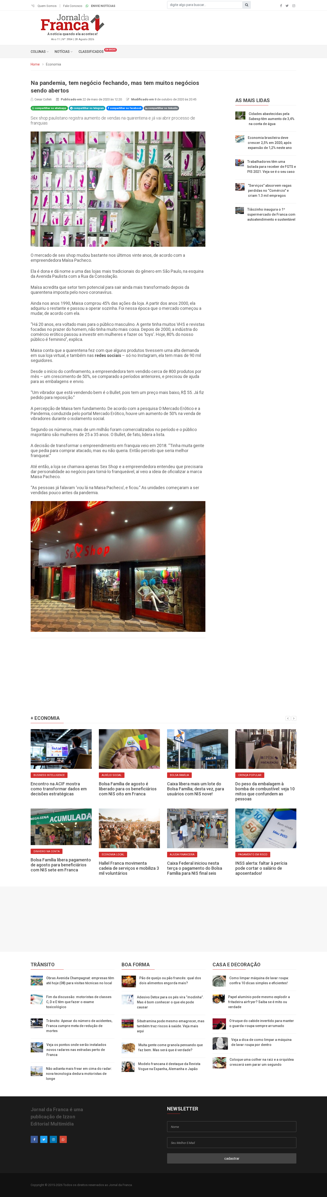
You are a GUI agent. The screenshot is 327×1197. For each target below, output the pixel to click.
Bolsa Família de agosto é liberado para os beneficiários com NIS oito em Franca (128, 788)
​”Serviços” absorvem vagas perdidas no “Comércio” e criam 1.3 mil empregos (270, 190)
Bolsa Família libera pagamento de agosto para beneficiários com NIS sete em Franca (61, 864)
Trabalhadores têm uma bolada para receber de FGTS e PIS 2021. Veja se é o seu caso (271, 167)
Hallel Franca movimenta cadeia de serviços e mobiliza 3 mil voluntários (129, 868)
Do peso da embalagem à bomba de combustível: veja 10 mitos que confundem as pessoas (265, 791)
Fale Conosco (72, 6)
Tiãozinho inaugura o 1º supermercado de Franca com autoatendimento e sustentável (271, 214)
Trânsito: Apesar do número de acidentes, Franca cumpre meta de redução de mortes (79, 1026)
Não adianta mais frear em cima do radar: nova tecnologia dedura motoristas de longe (79, 1074)
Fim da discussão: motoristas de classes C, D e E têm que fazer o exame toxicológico (79, 1002)
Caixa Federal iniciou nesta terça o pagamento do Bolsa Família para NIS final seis (194, 868)
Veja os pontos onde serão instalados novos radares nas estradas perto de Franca (76, 1050)
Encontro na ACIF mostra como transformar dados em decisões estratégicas (59, 788)
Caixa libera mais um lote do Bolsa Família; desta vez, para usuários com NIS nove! (195, 788)
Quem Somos (47, 6)
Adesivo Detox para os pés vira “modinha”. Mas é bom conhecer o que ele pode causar (170, 1002)
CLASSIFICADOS (91, 52)
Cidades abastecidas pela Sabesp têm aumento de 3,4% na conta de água (271, 119)
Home (35, 64)
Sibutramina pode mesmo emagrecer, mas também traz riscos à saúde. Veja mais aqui (170, 1026)
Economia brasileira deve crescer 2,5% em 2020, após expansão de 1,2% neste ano (270, 143)
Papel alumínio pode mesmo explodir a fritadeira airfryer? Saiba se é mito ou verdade (259, 1002)
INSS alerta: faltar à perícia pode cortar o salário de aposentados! (261, 868)
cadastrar (231, 1158)
